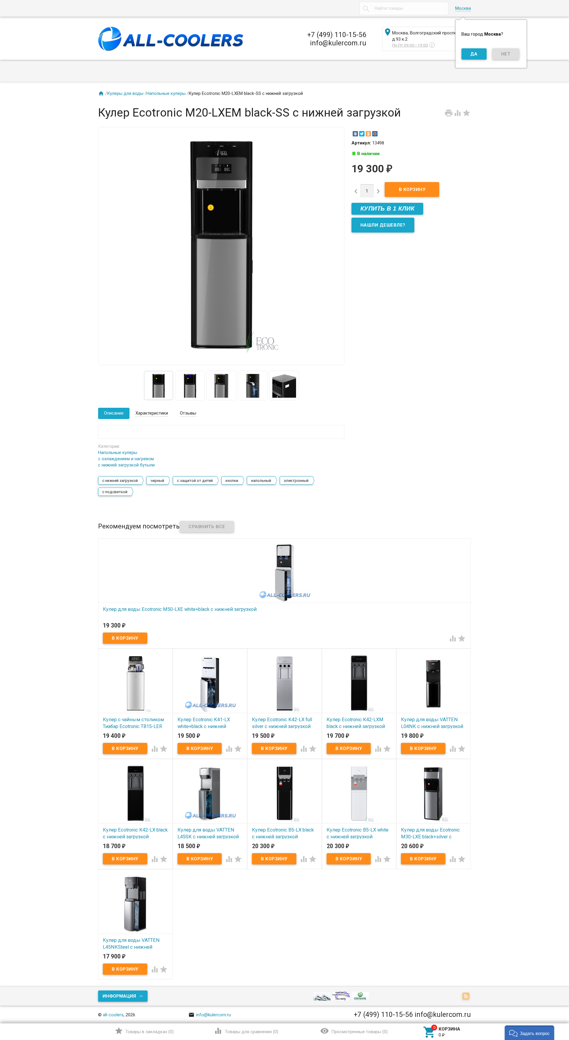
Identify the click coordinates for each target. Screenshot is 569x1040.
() (144, 1030)
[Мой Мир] (375, 133)
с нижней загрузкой (120, 480)
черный (157, 480)
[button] (529, 1032)
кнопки (232, 480)
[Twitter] (362, 133)
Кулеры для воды (125, 93)
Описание (114, 413)
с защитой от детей (195, 480)
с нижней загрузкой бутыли (126, 465)
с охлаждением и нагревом (126, 458)
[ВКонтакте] (355, 133)
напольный (261, 480)
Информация (119, 996)
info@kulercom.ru (209, 1014)
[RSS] (466, 996)
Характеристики (151, 413)
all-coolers (113, 1014)
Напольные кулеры (166, 93)
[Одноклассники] (368, 133)
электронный (296, 480)
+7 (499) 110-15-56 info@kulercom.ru (336, 39)
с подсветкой (114, 492)
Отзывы (188, 413)
